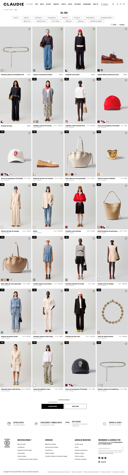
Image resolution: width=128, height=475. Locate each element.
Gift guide (55, 21)
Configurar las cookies (118, 471)
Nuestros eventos (79, 453)
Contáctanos (21, 447)
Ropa (16, 18)
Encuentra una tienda (80, 459)
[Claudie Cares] (7, 443)
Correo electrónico (104, 448)
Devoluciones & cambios (51, 447)
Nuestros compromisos (81, 450)
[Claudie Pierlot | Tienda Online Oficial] (14, 4)
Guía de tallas (21, 453)
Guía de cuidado (22, 456)
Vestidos (38, 18)
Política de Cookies (105, 471)
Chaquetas (52, 18)
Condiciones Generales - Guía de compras (59, 471)
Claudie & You (49, 450)
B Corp (76, 447)
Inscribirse (123, 448)
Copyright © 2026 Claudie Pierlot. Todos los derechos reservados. (21, 471)
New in (26, 18)
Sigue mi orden (22, 444)
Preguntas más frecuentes (25, 450)
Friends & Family (96, 21)
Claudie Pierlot (8, 9)
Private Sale (41, 21)
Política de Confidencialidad (91, 471)
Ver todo (75, 406)
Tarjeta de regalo (49, 453)
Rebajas (69, 21)
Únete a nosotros (79, 456)
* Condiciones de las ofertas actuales (28, 459)
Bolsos (77, 18)
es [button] (113, 4)
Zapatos (65, 18)
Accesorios (90, 18)
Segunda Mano (106, 18)
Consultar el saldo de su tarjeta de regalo (56, 456)
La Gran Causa (79, 444)
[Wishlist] (29, 29)
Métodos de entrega (50, 444)
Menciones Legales (76, 471)
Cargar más (52, 406)
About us (27, 21)
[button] (29, 4)
